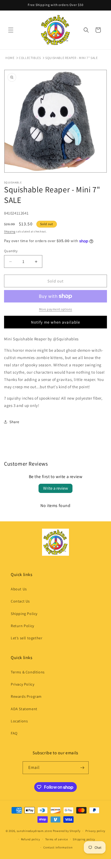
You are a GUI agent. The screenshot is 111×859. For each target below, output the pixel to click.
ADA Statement (24, 708)
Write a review (55, 488)
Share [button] (14, 421)
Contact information (57, 847)
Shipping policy (84, 839)
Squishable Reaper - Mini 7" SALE (71, 58)
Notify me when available (55, 322)
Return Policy (22, 625)
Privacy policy (95, 831)
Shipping (9, 231)
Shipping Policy (24, 613)
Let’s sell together (26, 638)
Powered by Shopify (67, 831)
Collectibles (30, 58)
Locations (19, 721)
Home (9, 58)
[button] (11, 30)
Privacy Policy (22, 684)
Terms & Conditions (28, 672)
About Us (19, 589)
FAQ (14, 733)
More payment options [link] (55, 309)
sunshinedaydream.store (34, 831)
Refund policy (30, 839)
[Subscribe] (82, 767)
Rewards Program (26, 696)
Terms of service (56, 839)
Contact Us (20, 601)
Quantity (11, 251)
